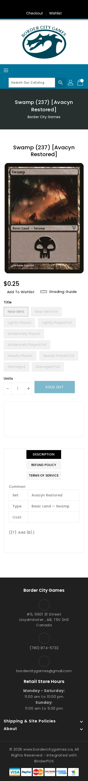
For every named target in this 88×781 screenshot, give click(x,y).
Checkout (34, 13)
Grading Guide (63, 291)
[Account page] (71, 83)
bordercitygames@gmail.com (44, 670)
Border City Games (44, 116)
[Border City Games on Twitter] (39, 5)
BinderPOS (44, 761)
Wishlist (55, 13)
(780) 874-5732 (44, 647)
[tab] (43, 454)
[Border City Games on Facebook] (30, 5)
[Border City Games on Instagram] (48, 5)
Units (8, 378)
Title (8, 302)
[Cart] (81, 83)
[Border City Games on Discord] (58, 5)
